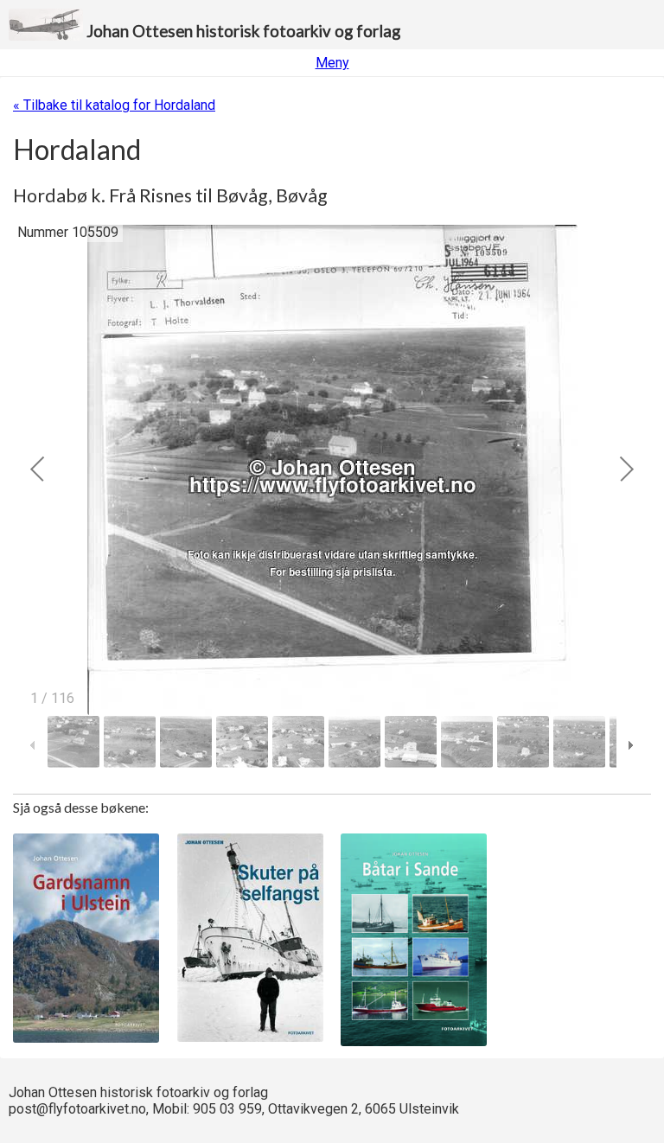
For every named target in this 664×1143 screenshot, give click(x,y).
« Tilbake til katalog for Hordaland (114, 105)
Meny (332, 62)
